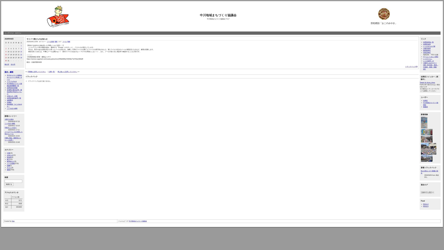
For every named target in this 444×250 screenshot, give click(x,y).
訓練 (8, 165)
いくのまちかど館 (429, 46)
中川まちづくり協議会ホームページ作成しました (14, 77)
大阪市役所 (427, 48)
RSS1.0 (425, 204)
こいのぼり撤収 (10, 123)
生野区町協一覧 (428, 42)
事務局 (425, 107)
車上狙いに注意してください (67, 72)
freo (13, 221)
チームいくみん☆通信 (430, 57)
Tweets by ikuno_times (427, 82)
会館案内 (10, 100)
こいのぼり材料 (12, 108)
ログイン (18, 33)
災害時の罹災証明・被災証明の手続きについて (14, 92)
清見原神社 (427, 52)
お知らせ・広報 (12, 96)
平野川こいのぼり (11, 128)
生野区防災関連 (12, 88)
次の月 (13, 64)
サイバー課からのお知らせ (37, 39)
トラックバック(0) (411, 66)
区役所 (9, 157)
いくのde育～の (428, 61)
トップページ (9, 33)
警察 (8, 170)
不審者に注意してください (37, 72)
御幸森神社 (427, 50)
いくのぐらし (427, 59)
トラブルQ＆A (12, 81)
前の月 (7, 64)
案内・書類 (9, 72)
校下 (8, 159)
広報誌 (9, 102)
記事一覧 (52, 72)
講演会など (10, 161)
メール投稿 (10, 163)
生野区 (425, 101)
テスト (9, 168)
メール (65, 41)
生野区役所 (427, 44)
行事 (8, 153)
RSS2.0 (425, 206)
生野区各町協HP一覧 (14, 98)
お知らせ (10, 155)
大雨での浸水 (9, 119)
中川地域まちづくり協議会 (218, 15)
